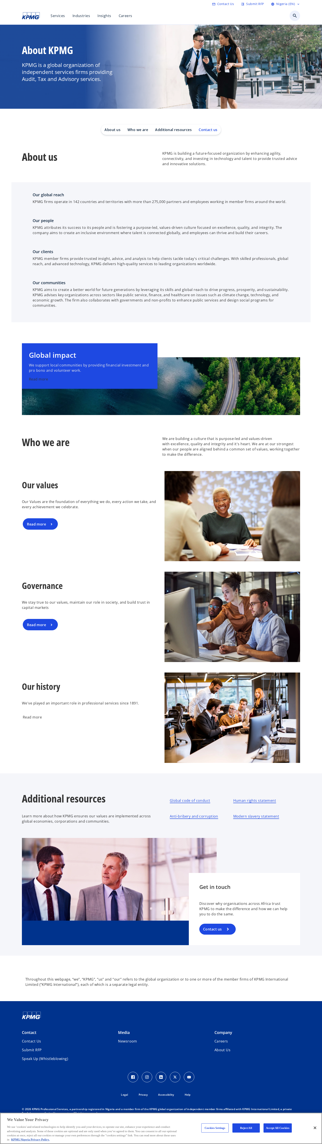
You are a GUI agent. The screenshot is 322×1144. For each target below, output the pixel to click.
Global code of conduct (190, 800)
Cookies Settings (215, 1128)
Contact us (208, 129)
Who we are (137, 129)
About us (112, 129)
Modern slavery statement (256, 816)
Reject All (246, 1128)
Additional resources (173, 129)
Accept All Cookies (277, 1128)
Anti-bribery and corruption (194, 816)
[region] (161, 1128)
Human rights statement (254, 800)
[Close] (315, 1128)
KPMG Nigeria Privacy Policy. (30, 1139)
